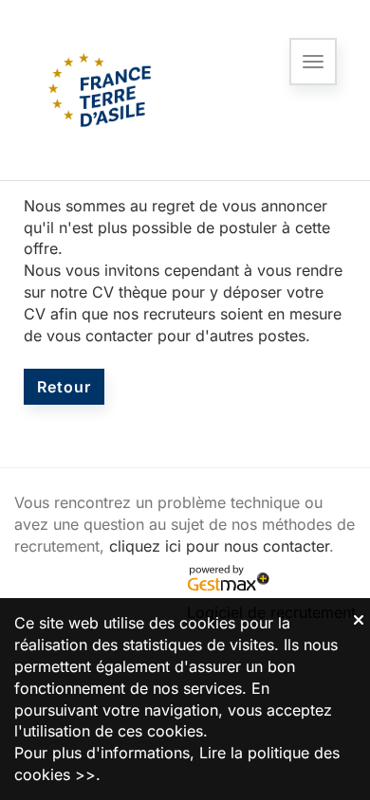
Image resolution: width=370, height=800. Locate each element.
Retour (64, 386)
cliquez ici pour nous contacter (219, 545)
